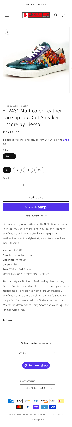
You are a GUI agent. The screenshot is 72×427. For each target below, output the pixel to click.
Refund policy (37, 419)
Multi (9, 156)
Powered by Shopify (38, 414)
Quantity (7, 177)
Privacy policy (56, 414)
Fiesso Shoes (22, 414)
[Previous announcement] (6, 4)
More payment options (36, 215)
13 (39, 170)
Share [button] (9, 320)
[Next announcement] (65, 4)
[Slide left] (28, 99)
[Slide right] (44, 99)
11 (28, 170)
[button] (7, 15)
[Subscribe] (53, 353)
